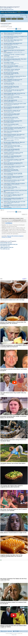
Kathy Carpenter (10, 146)
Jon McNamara (8, 223)
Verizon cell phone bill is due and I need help (13, 173)
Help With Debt (9, 91)
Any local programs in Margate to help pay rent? (13, 194)
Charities (8, 60)
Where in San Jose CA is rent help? (11, 65)
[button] (20, 29)
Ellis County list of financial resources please (13, 120)
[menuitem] (3, 15)
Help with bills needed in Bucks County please (13, 39)
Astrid (9, 70)
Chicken (9, 111)
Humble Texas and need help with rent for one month (14, 201)
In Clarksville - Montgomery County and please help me (15, 76)
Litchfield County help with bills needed (12, 145)
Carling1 (9, 195)
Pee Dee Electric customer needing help (12, 69)
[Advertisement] (10, 3)
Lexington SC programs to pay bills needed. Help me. (14, 127)
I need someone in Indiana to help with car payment (14, 183)
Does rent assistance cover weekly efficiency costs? (14, 107)
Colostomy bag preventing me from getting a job (13, 198)
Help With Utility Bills (10, 38)
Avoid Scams (10, 9)
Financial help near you (6, 242)
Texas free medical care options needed (12, 113)
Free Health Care (9, 115)
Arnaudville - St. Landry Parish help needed (12, 156)
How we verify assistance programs (15, 235)
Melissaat (9, 177)
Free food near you (5, 245)
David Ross (10, 135)
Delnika (9, 170)
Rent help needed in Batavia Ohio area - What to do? (14, 142)
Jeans (9, 114)
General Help (9, 171)
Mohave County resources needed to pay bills (13, 33)
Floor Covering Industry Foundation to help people (14, 159)
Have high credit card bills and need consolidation (14, 89)
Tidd (8, 44)
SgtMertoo (9, 94)
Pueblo (9, 202)
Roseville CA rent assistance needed (11, 124)
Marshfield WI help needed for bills (11, 117)
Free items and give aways (11, 64)
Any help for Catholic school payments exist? (13, 43)
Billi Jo (9, 121)
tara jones (9, 143)
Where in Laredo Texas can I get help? (11, 96)
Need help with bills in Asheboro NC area (12, 110)
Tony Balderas (10, 90)
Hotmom (9, 80)
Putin (8, 37)
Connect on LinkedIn (6, 237)
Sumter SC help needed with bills (10, 46)
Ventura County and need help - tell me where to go (14, 134)
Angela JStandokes (11, 66)
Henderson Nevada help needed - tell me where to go (14, 93)
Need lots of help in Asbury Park (10, 186)
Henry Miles (10, 163)
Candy (9, 40)
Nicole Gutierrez (10, 97)
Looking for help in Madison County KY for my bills (14, 166)
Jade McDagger (10, 174)
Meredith (9, 153)
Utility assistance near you (6, 247)
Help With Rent (9, 52)
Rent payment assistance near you (8, 244)
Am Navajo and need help (9, 83)
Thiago (9, 73)
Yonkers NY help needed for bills (10, 100)
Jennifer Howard (10, 101)
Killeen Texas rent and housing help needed (12, 131)
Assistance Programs (10, 34)
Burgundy (9, 47)
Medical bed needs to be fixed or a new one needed (14, 180)
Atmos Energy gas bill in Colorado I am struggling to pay (15, 36)
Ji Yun (9, 118)
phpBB (11, 633)
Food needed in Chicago (9, 62)
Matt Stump (9, 199)
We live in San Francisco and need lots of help (13, 162)
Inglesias (9, 184)
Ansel (9, 56)
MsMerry (9, 150)
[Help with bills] (14, 12)
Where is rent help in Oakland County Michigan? (13, 176)
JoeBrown (9, 187)
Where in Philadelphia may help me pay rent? (13, 79)
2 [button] (17, 28)
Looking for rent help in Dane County (11, 86)
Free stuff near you (5, 248)
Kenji (8, 104)
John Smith (9, 167)
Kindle (9, 87)
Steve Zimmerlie (10, 128)
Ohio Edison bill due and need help (11, 72)
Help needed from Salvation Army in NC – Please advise (15, 59)
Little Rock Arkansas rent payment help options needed (15, 103)
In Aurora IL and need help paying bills (12, 149)
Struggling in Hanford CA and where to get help (13, 152)
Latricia (9, 192)
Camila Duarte (10, 160)
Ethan (9, 63)
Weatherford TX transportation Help (11, 169)
